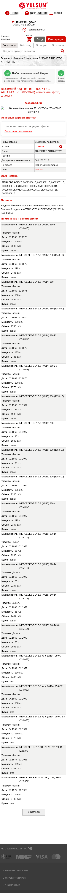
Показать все (34, 812)
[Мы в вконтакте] (30, 849)
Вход (40, 39)
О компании (12, 885)
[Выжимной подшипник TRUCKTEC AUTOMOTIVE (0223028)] (33, 112)
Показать (40, 169)
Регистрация (55, 39)
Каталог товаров (15, 878)
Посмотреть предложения (18, 131)
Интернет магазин (16, 870)
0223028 (39, 146)
